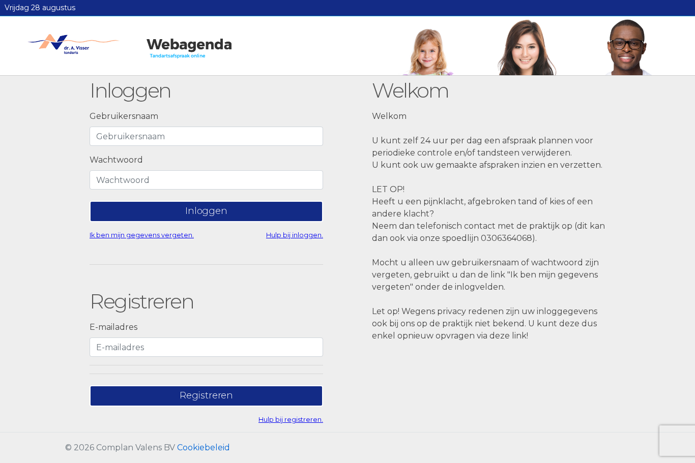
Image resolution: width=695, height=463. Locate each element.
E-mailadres (113, 327)
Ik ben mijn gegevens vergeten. (142, 235)
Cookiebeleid (203, 447)
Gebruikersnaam (124, 116)
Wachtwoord (116, 160)
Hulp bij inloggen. (294, 235)
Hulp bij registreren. (290, 419)
